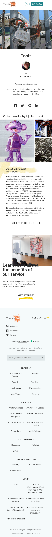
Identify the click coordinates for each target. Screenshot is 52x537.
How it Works (15, 388)
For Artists (16, 431)
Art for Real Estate (35, 407)
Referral (35, 445)
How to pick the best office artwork (15, 509)
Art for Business (16, 407)
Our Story (35, 382)
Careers (35, 394)
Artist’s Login (35, 431)
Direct (15, 451)
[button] (47, 4)
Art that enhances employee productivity (35, 510)
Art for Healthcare (35, 413)
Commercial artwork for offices (35, 500)
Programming (35, 388)
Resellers (15, 445)
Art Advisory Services (15, 375)
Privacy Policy (17, 533)
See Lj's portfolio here (26, 223)
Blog (16, 484)
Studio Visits (15, 470)
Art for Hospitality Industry (35, 424)
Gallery (15, 464)
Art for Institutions (15, 422)
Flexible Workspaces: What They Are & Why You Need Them (35, 488)
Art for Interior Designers (15, 415)
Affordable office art (16, 518)
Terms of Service (33, 533)
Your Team (15, 394)
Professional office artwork (15, 500)
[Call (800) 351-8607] (27, 4)
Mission (35, 373)
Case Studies (35, 464)
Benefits (16, 382)
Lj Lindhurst (26, 76)
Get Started (37, 4)
